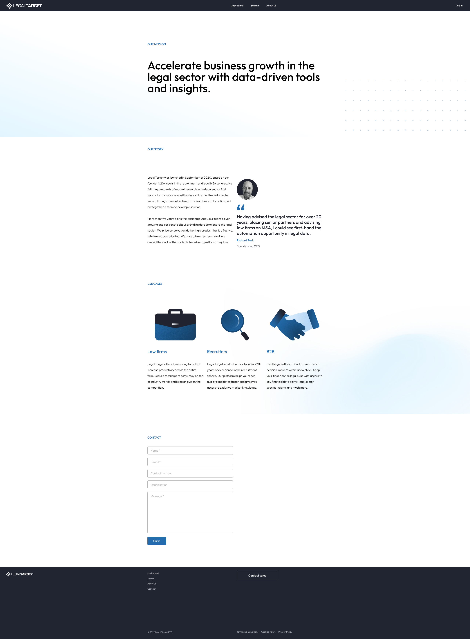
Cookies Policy (268, 632)
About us (271, 5)
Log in (459, 5)
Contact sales (257, 575)
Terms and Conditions (247, 632)
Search (255, 5)
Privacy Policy (285, 632)
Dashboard (237, 5)
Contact (151, 588)
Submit (156, 540)
